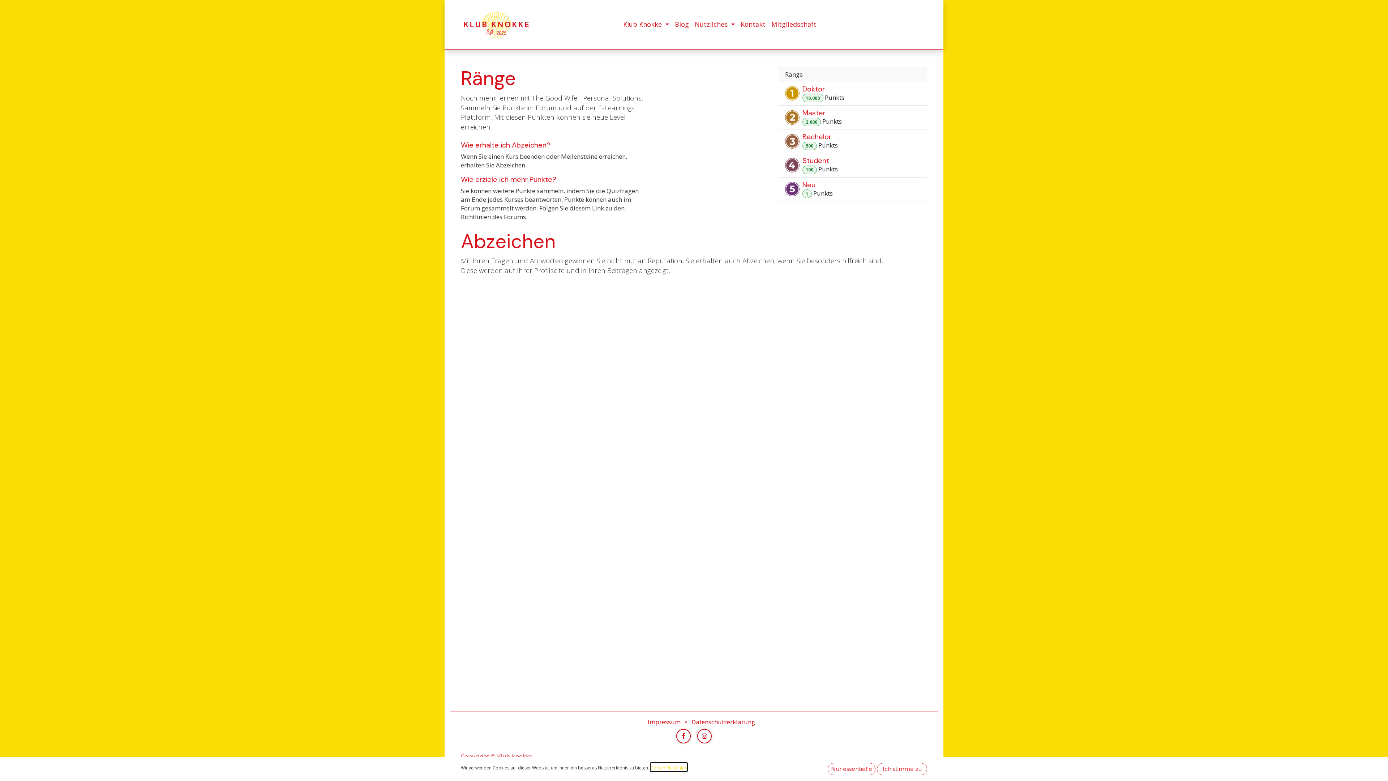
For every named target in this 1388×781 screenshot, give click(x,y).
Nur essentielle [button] (851, 769)
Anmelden (916, 25)
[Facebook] (683, 736)
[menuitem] (646, 24)
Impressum (664, 722)
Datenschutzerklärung (723, 722)
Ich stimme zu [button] (902, 769)
